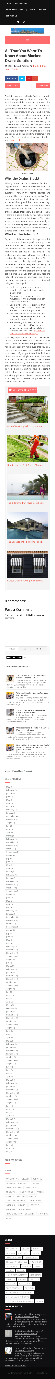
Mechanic (11, 1209)
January (9, 793)
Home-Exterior (12, 69)
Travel (32, 9)
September (11, 852)
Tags (24, 648)
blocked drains (17, 140)
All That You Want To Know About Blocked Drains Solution (31, 676)
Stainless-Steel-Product (19, 1292)
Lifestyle (34, 1205)
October (9, 848)
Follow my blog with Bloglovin (18, 666)
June (8, 796)
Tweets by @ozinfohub (15, 1365)
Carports (23, 1183)
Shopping (43, 1214)
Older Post (43, 85)
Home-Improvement (16, 1200)
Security (29, 1214)
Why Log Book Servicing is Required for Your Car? (32, 694)
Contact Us (11, 16)
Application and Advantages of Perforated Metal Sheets (29, 1332)
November (10, 819)
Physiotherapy (14, 1214)
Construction (13, 1187)
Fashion (41, 1192)
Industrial (35, 1200)
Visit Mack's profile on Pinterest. (18, 771)
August (9, 822)
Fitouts (21, 1196)
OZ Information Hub (17, 1373)
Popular (11, 648)
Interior (10, 1205)
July (7, 826)
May (8, 787)
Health (32, 1196)
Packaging (25, 1209)
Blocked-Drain (40, 66)
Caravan (10, 1183)
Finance (10, 1196)
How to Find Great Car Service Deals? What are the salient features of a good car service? (33, 747)
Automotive (21, 3)
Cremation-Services (16, 1262)
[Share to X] (22, 78)
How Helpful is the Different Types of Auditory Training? (30, 1349)
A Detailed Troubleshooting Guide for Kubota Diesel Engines (30, 1315)
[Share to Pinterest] (29, 78)
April (8, 803)
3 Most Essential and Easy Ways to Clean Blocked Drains (31, 711)
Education (11, 1192)
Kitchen (22, 1205)
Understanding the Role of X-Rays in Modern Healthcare (32, 729)
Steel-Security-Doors (17, 1297)
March (9, 806)
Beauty (42, 9)
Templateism (41, 1373)
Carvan (36, 1183)
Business (37, 1179)
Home (8, 3)
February (10, 790)
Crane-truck (31, 1187)
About (38, 648)
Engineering (27, 1192)
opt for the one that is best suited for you (27, 332)
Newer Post (12, 85)
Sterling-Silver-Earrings (19, 1301)
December (10, 816)
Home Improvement (15, 9)
